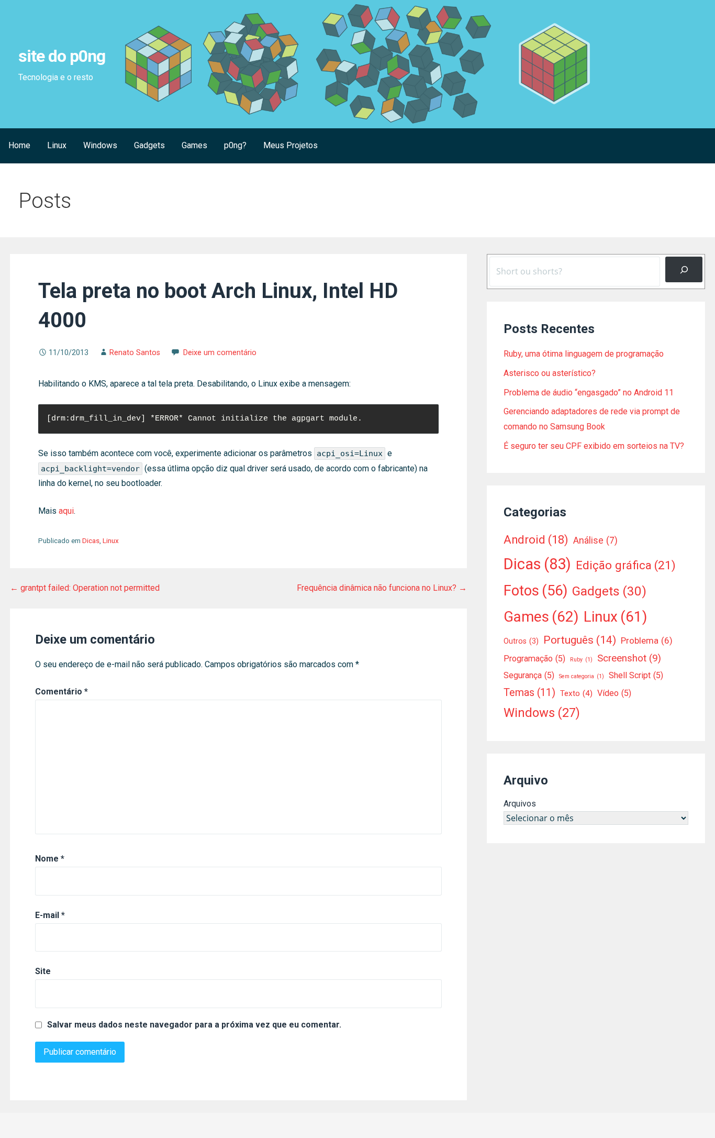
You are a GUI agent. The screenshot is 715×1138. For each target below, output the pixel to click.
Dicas (90, 540)
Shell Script (636, 675)
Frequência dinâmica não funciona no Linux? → (382, 588)
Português (579, 640)
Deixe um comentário (219, 352)
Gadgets (149, 145)
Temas (529, 693)
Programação (534, 659)
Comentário (61, 692)
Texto (576, 693)
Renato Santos (134, 352)
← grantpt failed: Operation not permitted (85, 588)
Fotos (535, 590)
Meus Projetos (290, 145)
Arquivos (520, 804)
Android (536, 539)
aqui (66, 511)
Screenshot (629, 658)
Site (43, 971)
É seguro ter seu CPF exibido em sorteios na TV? (594, 446)
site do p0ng (61, 56)
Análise (595, 540)
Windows (100, 145)
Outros (521, 641)
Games (194, 145)
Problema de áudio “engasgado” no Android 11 (589, 392)
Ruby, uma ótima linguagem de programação (584, 354)
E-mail (50, 915)
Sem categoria (581, 676)
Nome (49, 859)
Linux (56, 145)
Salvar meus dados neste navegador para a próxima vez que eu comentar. (194, 1025)
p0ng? (235, 145)
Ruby (581, 659)
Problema (647, 640)
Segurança (529, 675)
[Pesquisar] (683, 269)
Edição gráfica (626, 565)
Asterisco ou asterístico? (550, 373)
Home (19, 145)
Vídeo (614, 693)
